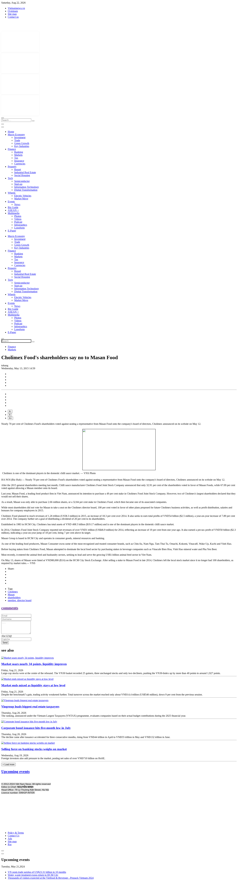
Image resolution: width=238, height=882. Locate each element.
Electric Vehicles (22, 195)
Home (11, 131)
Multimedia (13, 213)
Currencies (19, 163)
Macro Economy (16, 134)
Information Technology (26, 187)
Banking (18, 152)
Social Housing (22, 175)
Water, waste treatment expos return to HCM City (33, 875)
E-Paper (12, 230)
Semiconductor (22, 181)
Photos (17, 216)
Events (11, 201)
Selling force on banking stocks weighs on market (34, 749)
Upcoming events (15, 771)
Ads (10, 838)
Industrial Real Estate (25, 172)
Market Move (21, 198)
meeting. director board (19, 600)
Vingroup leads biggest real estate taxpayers (30, 706)
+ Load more (8, 764)
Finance (12, 149)
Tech (10, 178)
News (17, 204)
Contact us (13, 17)
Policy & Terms (16, 832)
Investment (19, 137)
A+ (10, 418)
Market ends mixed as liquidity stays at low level (33, 685)
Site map (12, 14)
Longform (19, 227)
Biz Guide (13, 207)
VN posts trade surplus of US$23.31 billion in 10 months (37, 872)
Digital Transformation (25, 190)
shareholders (14, 597)
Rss (9, 844)
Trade (17, 140)
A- (10, 411)
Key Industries (21, 146)
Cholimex (13, 591)
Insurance (19, 160)
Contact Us (13, 835)
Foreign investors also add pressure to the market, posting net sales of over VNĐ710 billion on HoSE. (53, 758)
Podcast (18, 222)
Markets (18, 155)
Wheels (11, 192)
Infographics (20, 224)
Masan (11, 594)
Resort (17, 169)
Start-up (18, 184)
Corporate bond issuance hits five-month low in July (36, 728)
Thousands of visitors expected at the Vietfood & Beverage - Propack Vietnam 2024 (51, 877)
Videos (17, 219)
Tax (16, 157)
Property (12, 166)
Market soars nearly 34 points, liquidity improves (34, 664)
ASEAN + (13, 210)
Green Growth (21, 143)
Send (5, 642)
